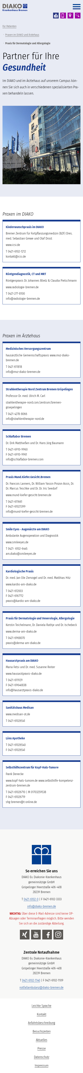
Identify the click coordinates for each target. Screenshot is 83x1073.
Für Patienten (9, 26)
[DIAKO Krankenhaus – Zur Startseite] (41, 854)
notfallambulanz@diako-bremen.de (41, 987)
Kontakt (41, 1014)
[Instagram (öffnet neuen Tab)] (58, 934)
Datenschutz (41, 1057)
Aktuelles (41, 1040)
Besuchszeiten (42, 1031)
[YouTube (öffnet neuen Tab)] (36, 934)
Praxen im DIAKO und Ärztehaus (22, 34)
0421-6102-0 (31, 899)
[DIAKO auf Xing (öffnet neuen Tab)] (25, 934)
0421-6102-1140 (31, 980)
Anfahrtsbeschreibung (41, 1023)
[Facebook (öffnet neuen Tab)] (47, 934)
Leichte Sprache (56, 1007)
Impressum (41, 1065)
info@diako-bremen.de (41, 906)
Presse (41, 1048)
